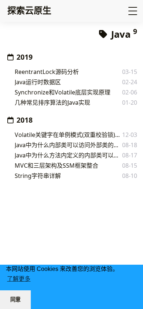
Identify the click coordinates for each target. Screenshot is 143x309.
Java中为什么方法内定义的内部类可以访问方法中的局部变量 (68, 155)
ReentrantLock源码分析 (47, 72)
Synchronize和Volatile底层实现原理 (62, 92)
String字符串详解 (38, 176)
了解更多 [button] (18, 279)
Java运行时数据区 (38, 82)
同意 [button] (15, 299)
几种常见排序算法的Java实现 (52, 102)
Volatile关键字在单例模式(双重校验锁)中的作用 (68, 135)
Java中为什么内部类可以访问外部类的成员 (68, 145)
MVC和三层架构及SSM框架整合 (56, 165)
